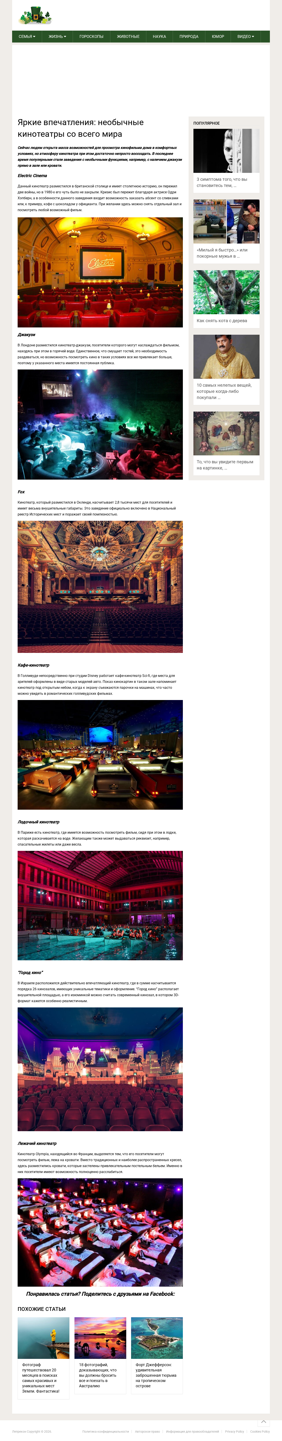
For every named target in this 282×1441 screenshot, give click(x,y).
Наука (159, 36)
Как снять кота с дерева (222, 320)
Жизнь (56, 36)
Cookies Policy (260, 1431)
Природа (189, 36)
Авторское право (147, 1431)
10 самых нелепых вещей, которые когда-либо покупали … (224, 391)
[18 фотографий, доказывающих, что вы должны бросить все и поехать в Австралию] (100, 1338)
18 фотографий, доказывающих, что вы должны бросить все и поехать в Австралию (98, 1375)
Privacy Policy (234, 1431)
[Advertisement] (141, 83)
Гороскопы (92, 36)
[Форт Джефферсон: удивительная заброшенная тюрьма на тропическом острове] (157, 1338)
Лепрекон (19, 1431)
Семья (25, 36)
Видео (244, 36)
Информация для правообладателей (192, 1431)
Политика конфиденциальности (105, 1431)
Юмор (218, 36)
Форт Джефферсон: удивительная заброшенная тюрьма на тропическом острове (156, 1375)
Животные (128, 36)
